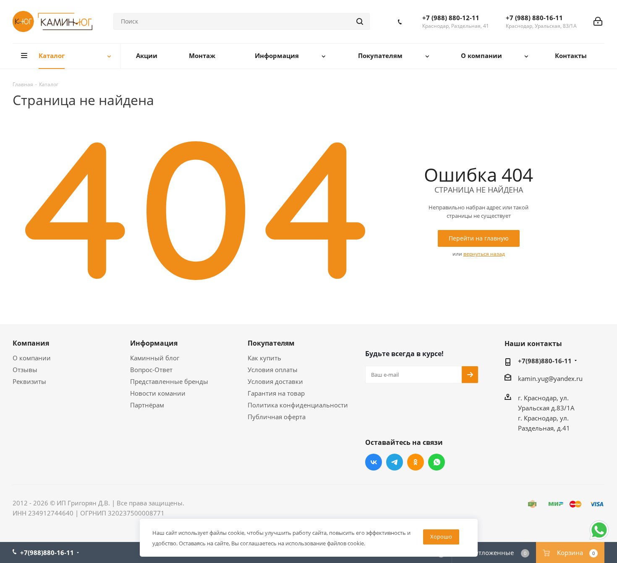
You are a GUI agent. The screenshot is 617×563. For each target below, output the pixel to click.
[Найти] (360, 21)
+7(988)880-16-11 (545, 361)
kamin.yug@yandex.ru (550, 378)
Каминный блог (154, 358)
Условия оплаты (273, 369)
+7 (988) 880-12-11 (450, 17)
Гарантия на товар (276, 393)
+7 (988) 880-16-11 (534, 17)
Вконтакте (373, 462)
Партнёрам (147, 405)
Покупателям (271, 343)
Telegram (394, 462)
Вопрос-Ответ (151, 369)
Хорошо (441, 536)
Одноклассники (415, 462)
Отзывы (25, 369)
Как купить (264, 358)
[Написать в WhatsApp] (599, 539)
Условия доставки (275, 381)
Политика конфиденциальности (298, 405)
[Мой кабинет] (597, 21)
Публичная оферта (277, 416)
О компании (32, 358)
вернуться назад (484, 253)
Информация (154, 343)
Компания (31, 343)
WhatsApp (436, 462)
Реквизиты (29, 381)
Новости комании (158, 393)
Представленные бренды (169, 381)
